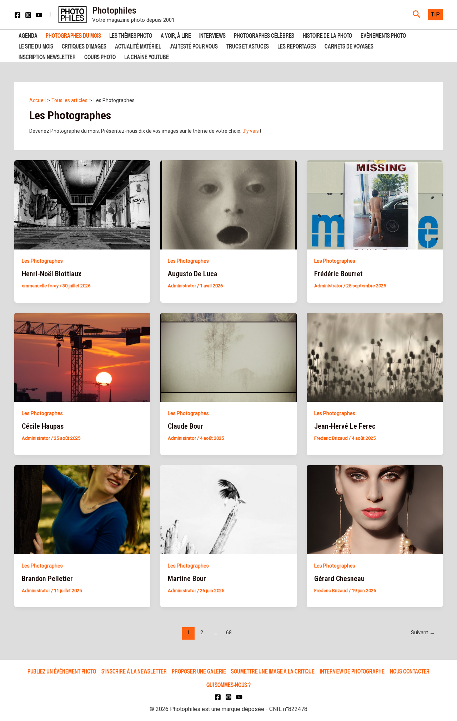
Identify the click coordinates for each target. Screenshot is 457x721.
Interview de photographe (352, 671)
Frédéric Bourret (338, 273)
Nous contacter (410, 671)
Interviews (212, 35)
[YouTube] (39, 15)
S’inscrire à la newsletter (133, 671)
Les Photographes (42, 261)
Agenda (28, 35)
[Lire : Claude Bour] (228, 357)
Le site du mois (36, 45)
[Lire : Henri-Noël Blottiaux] (82, 204)
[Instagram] (28, 15)
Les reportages (296, 45)
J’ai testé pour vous (194, 45)
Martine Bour (187, 578)
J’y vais (251, 131)
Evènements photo (383, 35)
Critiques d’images (84, 45)
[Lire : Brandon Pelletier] (82, 509)
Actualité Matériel (138, 45)
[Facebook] (17, 15)
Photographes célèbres (264, 35)
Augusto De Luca (192, 273)
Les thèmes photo (130, 35)
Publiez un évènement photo (61, 671)
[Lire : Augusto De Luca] (228, 204)
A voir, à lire (176, 35)
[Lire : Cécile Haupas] (82, 357)
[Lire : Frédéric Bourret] (375, 204)
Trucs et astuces (247, 45)
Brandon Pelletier (47, 578)
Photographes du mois (73, 35)
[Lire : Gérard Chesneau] (375, 509)
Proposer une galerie (199, 671)
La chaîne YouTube (146, 56)
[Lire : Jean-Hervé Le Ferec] (375, 357)
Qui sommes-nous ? (228, 684)
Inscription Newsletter (47, 56)
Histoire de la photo (327, 35)
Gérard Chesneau (339, 578)
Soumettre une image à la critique (273, 671)
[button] (416, 15)
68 (229, 632)
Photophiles (114, 10)
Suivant (423, 632)
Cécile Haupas (43, 426)
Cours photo (100, 56)
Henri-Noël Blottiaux (51, 273)
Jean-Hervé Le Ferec (345, 426)
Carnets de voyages (349, 45)
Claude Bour (185, 426)
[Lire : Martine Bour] (228, 509)
